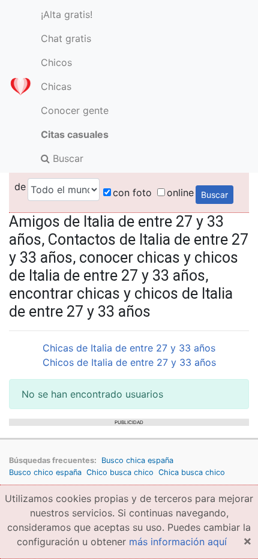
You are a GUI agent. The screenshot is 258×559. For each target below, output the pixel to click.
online (180, 193)
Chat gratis (66, 38)
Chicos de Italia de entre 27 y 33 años (129, 362)
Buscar (66, 158)
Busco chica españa (137, 460)
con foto (132, 193)
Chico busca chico (120, 472)
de (20, 187)
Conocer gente (75, 110)
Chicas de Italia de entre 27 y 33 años (129, 348)
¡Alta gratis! (66, 14)
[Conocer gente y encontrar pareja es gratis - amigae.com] (20, 86)
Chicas (56, 86)
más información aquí (178, 542)
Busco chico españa (45, 472)
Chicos (56, 62)
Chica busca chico (191, 472)
